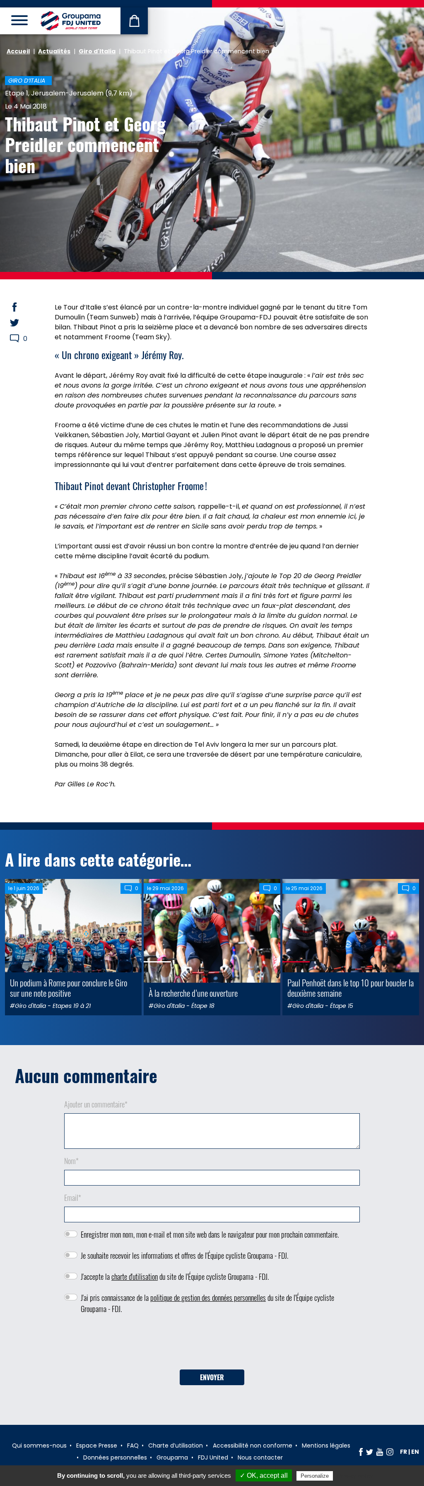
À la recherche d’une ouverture (193, 992)
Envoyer (212, 1377)
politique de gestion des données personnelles (208, 1297)
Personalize (315, 1476)
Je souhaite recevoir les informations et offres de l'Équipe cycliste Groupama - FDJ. (184, 1255)
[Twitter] (369, 1452)
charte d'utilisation (134, 1276)
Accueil (18, 51)
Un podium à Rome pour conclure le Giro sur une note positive (68, 987)
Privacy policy (355, 1475)
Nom (71, 1160)
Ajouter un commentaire (96, 1104)
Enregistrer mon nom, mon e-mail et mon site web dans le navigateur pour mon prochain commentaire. (210, 1234)
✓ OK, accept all (264, 1475)
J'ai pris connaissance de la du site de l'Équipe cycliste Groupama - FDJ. (207, 1303)
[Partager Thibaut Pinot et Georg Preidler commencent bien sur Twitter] (22, 322)
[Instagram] (390, 1452)
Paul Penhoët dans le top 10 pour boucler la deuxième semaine (350, 987)
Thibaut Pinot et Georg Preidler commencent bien (85, 144)
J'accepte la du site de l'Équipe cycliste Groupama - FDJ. (175, 1276)
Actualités (54, 51)
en (415, 1452)
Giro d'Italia (97, 51)
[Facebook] (360, 1452)
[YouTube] (380, 1452)
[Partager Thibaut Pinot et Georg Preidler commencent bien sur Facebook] (22, 307)
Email (72, 1197)
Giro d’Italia (26, 80)
